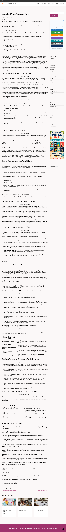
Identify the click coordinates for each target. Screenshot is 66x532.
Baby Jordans (52, 63)
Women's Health (53, 126)
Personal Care (52, 104)
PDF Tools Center (56, 37)
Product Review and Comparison (56, 108)
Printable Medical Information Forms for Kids (8, 510)
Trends (51, 121)
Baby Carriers (52, 60)
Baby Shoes (52, 69)
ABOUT (10, 528)
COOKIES (23, 528)
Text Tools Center (56, 29)
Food (51, 87)
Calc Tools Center (56, 32)
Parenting (50, 3)
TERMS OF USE (43, 528)
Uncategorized (52, 124)
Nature (51, 95)
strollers (23, 192)
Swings (51, 117)
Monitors (51, 93)
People (51, 102)
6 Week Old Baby (53, 56)
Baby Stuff (43, 3)
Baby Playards (52, 65)
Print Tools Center (57, 40)
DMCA (26, 528)
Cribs (51, 80)
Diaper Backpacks (53, 82)
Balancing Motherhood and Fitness (9, 490)
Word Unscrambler (57, 43)
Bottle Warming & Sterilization (55, 76)
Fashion (51, 84)
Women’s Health (59, 3)
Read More (5, 515)
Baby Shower (52, 71)
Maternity (51, 89)
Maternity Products (53, 91)
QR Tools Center (56, 35)
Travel (51, 119)
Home (38, 3)
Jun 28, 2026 (5, 513)
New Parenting (52, 97)
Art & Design (52, 58)
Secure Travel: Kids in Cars (42, 490)
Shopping (51, 113)
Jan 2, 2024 (4, 17)
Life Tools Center (56, 46)
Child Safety (4, 19)
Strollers (51, 115)
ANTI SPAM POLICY (15, 528)
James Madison (10, 17)
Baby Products (52, 67)
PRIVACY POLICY (29, 528)
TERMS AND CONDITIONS (36, 528)
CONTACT (19, 528)
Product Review (53, 106)
